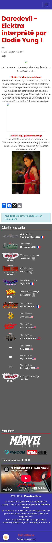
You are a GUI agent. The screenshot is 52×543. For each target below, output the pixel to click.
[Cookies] (6, 537)
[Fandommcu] (26, 452)
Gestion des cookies (26, 539)
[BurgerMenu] (46, 4)
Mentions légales (26, 535)
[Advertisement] (26, 405)
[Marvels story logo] (26, 441)
